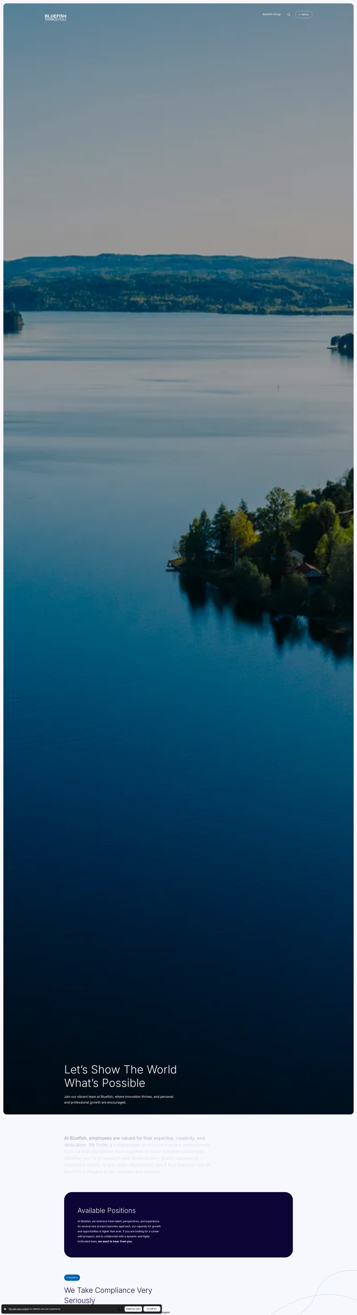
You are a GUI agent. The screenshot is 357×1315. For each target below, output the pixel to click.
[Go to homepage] (55, 14)
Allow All (152, 1309)
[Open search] (289, 14)
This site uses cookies (18, 1309)
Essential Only (133, 1309)
